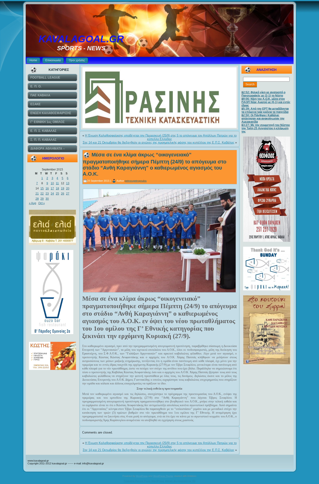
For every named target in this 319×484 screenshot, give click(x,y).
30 (47, 198)
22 (42, 193)
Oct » (41, 203)
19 (62, 188)
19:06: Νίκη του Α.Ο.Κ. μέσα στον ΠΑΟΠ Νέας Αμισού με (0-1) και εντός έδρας (265, 102)
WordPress (142, 476)
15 (42, 188)
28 (37, 198)
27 (67, 193)
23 (47, 193)
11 (57, 183)
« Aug (32, 203)
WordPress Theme (163, 476)
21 (37, 193)
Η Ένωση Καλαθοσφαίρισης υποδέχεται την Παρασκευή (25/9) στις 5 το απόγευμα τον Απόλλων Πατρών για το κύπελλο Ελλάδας (161, 137)
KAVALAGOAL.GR (81, 38)
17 (52, 188)
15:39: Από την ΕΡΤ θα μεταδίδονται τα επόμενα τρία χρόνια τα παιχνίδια (265, 110)
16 (47, 188)
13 (67, 183)
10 (52, 183)
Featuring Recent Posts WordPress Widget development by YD (159, 481)
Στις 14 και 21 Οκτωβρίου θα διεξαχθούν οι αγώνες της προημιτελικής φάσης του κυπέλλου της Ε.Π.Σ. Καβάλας (158, 142)
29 (42, 198)
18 (57, 188)
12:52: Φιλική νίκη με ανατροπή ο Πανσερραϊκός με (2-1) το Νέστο (263, 94)
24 (52, 193)
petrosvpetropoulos (136, 180)
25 (57, 193)
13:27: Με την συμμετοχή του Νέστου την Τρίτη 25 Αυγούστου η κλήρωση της (265, 128)
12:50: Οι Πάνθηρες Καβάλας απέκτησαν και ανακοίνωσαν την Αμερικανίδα (262, 118)
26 (62, 193)
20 (67, 188)
